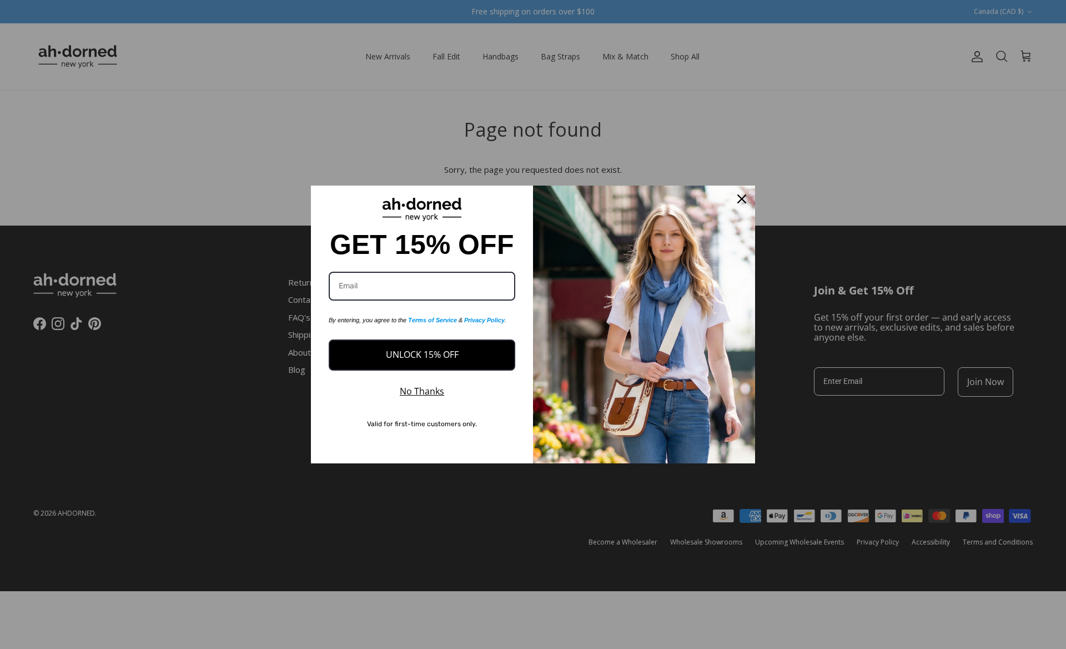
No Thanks (422, 391)
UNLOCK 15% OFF (422, 354)
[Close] (741, 199)
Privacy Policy (484, 320)
